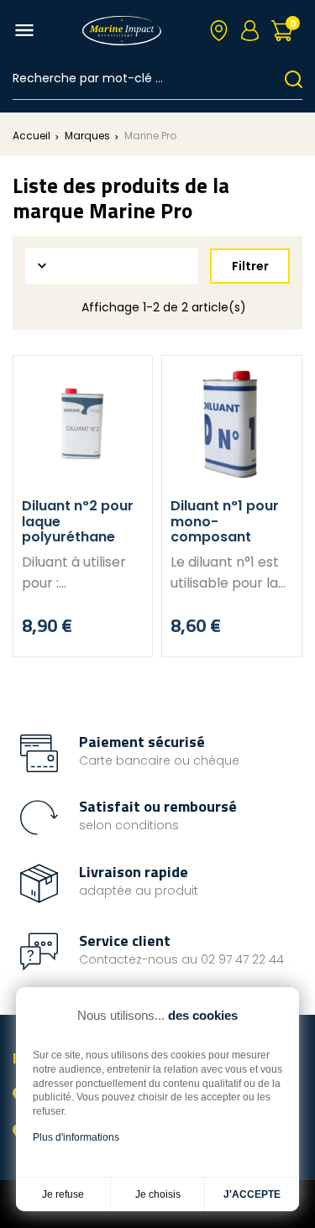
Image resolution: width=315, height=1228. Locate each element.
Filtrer (250, 266)
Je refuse (63, 1194)
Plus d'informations (76, 1137)
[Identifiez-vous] (250, 30)
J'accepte (252, 1194)
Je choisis (158, 1194)
